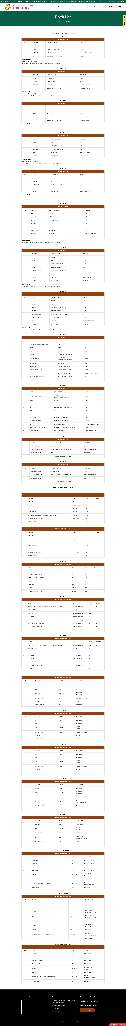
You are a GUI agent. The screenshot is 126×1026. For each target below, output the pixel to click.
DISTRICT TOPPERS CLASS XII (109, 1)
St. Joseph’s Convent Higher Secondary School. (63, 1021)
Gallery (83, 7)
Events (76, 7)
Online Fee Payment (87, 1010)
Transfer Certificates (94, 7)
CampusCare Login (124, 21)
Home (58, 21)
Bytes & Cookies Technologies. (66, 1023)
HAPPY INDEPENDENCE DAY (21, 1)
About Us (57, 7)
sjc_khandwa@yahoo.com (58, 1005)
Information (67, 7)
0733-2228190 (55, 1008)
